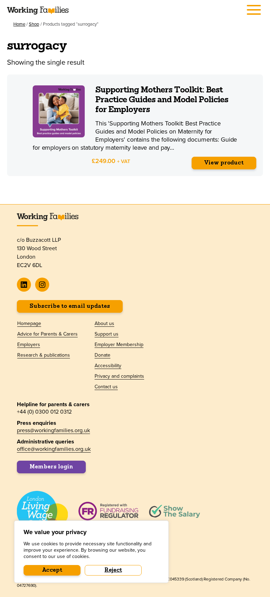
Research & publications (43, 354)
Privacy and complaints (119, 375)
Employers (28, 344)
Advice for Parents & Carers (47, 333)
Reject (113, 570)
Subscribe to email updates (70, 306)
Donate (102, 354)
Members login (51, 467)
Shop (34, 24)
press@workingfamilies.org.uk (53, 430)
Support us (106, 333)
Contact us (106, 386)
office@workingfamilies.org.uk (54, 449)
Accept (52, 570)
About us (104, 323)
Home (19, 24)
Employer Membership (119, 344)
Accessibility (108, 365)
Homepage (29, 323)
